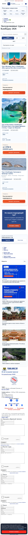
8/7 (17, 38)
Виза (5, 248)
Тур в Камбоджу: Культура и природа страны (11, 172)
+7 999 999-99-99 (25, 3)
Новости (6, 250)
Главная (6, 18)
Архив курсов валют (19, 0)
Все (25, 261)
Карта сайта (5, 417)
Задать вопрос (7, 256)
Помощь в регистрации (14, 409)
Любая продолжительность (8, 38)
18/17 (14, 41)
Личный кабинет (8, 408)
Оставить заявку (14, 225)
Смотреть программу (14, 92)
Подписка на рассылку (9, 257)
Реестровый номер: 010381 (8, 374)
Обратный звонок (8, 253)
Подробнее (21, 529)
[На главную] (22, 3)
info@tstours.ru (9, 397)
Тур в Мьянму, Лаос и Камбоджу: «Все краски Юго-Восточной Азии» (14, 67)
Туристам (8, 240)
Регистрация (20, 408)
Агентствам (20, 240)
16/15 (23, 38)
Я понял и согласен (14, 531)
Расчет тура (7, 252)
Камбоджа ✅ (7, 19)
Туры (5, 21)
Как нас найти (5, 389)
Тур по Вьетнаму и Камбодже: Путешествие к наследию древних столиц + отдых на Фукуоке (13, 126)
